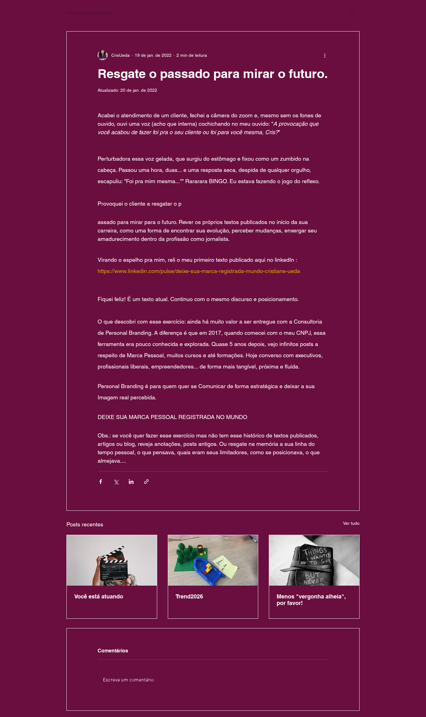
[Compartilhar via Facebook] (101, 482)
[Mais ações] (324, 55)
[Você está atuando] (112, 560)
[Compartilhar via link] (146, 482)
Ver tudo (351, 523)
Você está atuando (98, 596)
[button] (352, 12)
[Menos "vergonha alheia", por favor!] (314, 560)
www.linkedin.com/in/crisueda (88, 12)
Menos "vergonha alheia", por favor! (311, 599)
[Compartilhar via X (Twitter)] (116, 482)
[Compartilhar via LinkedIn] (131, 482)
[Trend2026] (213, 560)
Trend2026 (189, 596)
